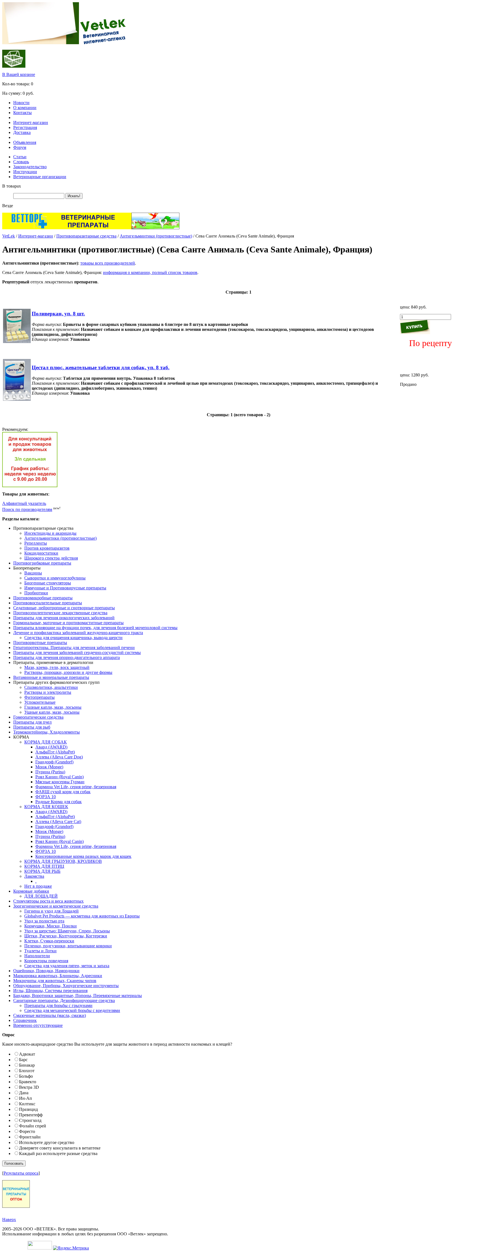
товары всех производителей (107, 263)
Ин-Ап (25, 1098)
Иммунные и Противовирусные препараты (65, 588)
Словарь (21, 161)
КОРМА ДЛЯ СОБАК (45, 742)
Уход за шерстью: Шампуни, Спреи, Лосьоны (67, 931)
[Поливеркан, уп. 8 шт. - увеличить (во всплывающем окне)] (17, 341)
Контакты (22, 112)
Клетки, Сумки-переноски (49, 940)
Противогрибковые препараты (42, 563)
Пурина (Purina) (50, 771)
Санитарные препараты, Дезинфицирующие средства (64, 1000)
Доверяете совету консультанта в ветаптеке (59, 1148)
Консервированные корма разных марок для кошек (83, 856)
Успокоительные (39, 702)
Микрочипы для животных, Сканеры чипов (54, 980)
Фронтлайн (30, 1137)
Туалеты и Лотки (40, 950)
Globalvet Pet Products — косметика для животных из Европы (82, 916)
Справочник (25, 1020)
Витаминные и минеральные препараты (51, 677)
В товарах (11, 186)
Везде (7, 205)
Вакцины (33, 573)
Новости (21, 102)
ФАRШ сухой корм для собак (63, 791)
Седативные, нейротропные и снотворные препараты (64, 607)
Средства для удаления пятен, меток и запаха (66, 965)
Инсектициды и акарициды (50, 533)
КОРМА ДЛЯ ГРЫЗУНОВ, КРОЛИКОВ (63, 861)
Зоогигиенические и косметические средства (55, 906)
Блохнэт (27, 1070)
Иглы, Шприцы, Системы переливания (50, 990)
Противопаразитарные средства (86, 236)
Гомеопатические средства (38, 717)
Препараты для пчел (32, 722)
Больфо (26, 1076)
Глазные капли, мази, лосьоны (52, 707)
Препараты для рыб (31, 727)
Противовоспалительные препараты (47, 602)
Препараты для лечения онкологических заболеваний (64, 617)
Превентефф (31, 1114)
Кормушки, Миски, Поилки (50, 926)
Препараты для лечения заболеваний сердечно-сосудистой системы (77, 652)
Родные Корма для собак (58, 801)
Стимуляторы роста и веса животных (48, 901)
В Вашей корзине (18, 74)
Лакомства (34, 876)
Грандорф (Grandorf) (54, 762)
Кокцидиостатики (41, 553)
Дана (23, 1092)
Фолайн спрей (32, 1126)
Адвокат (27, 1054)
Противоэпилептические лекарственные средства (60, 612)
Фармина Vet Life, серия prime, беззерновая (75, 786)
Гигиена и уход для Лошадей (51, 911)
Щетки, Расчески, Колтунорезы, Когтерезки (65, 936)
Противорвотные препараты (40, 642)
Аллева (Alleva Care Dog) (59, 757)
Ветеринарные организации (39, 176)
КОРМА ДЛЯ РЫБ (42, 871)
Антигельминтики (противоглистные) (156, 236)
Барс (23, 1059)
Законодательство (30, 166)
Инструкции (25, 171)
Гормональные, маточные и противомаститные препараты (68, 622)
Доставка (22, 132)
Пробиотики (36, 592)
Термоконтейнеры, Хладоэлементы (46, 732)
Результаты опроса (21, 1173)
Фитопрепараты (39, 697)
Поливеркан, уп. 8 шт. (58, 314)
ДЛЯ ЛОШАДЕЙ (41, 896)
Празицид (28, 1109)
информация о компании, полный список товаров (150, 272)
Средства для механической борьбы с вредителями (72, 1010)
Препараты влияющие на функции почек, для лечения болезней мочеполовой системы (95, 627)
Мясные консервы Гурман (59, 781)
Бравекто (27, 1081)
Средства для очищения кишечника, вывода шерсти (73, 637)
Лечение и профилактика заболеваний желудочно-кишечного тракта (78, 632)
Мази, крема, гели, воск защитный (56, 667)
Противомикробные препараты (43, 597)
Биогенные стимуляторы (47, 583)
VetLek (8, 236)
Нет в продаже (38, 886)
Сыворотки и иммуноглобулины (55, 578)
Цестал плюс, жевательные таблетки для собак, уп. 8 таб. (100, 367)
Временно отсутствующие (38, 1025)
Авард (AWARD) (51, 747)
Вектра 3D (29, 1087)
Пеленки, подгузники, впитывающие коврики (68, 945)
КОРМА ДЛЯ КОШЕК (46, 806)
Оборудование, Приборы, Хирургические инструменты (66, 985)
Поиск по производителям (27, 509)
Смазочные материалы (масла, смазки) (49, 1015)
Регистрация (25, 127)
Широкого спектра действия (51, 558)
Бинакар (27, 1065)
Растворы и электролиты (47, 692)
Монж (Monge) (49, 766)
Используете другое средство (46, 1142)
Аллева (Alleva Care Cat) (58, 821)
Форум (19, 147)
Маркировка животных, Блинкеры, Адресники (57, 975)
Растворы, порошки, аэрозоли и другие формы (68, 672)
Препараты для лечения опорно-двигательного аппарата (66, 657)
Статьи (19, 156)
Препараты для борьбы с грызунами (58, 1005)
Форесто (27, 1131)
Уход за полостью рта (44, 921)
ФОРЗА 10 (45, 796)
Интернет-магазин (30, 122)
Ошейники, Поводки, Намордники (46, 970)
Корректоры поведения (46, 960)
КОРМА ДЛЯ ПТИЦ (44, 866)
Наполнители (37, 955)
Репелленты (35, 543)
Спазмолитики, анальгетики (51, 687)
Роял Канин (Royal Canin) (59, 776)
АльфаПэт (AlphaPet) (55, 752)
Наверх (9, 1219)
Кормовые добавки (31, 891)
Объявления (24, 142)
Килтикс (27, 1103)
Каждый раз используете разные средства (58, 1153)
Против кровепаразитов (47, 548)
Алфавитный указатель (24, 503)
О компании (24, 107)
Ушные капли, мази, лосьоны (52, 712)
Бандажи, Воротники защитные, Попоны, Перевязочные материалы (77, 995)
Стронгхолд (30, 1120)
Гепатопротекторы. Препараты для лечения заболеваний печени (74, 647)
